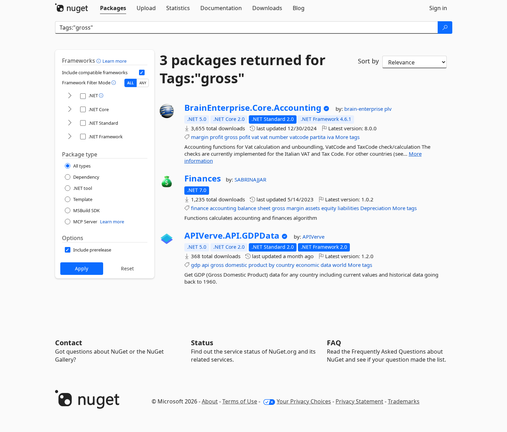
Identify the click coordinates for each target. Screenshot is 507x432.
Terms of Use (239, 401)
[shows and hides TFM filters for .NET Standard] (69, 123)
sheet (264, 208)
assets (312, 208)
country (285, 264)
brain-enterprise (364, 108)
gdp (195, 264)
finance (199, 208)
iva (330, 136)
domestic (236, 264)
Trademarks (404, 401)
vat (255, 136)
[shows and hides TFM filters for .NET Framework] (69, 137)
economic (307, 264)
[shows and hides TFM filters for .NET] (69, 96)
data (326, 264)
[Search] (445, 27)
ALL (130, 82)
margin (199, 136)
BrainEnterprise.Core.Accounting (252, 107)
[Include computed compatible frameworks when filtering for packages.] (141, 72)
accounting (223, 208)
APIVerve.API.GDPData (231, 235)
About (210, 401)
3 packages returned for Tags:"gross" (242, 69)
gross (231, 136)
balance (247, 208)
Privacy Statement (359, 401)
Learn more (114, 61)
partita (317, 136)
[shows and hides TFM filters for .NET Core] (69, 109)
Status (202, 342)
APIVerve (313, 236)
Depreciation (375, 208)
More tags (347, 136)
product (257, 264)
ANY (142, 82)
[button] (99, 60)
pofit (244, 136)
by (272, 264)
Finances (202, 178)
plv (388, 108)
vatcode (299, 136)
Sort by (368, 61)
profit (216, 136)
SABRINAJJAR (250, 179)
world (339, 264)
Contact (68, 342)
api (205, 264)
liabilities (348, 208)
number (278, 136)
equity (328, 208)
